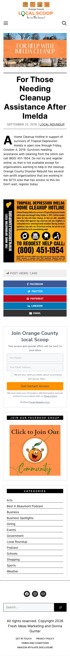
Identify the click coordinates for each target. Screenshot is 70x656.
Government (15, 535)
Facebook (36, 284)
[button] (64, 23)
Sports (11, 565)
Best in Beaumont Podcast (25, 506)
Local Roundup (52, 124)
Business (13, 512)
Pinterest (36, 298)
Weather (12, 571)
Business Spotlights (20, 518)
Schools (12, 553)
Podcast (12, 547)
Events (11, 530)
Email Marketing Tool (40, 402)
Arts (10, 500)
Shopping (13, 559)
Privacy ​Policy (50, 396)
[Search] (60, 607)
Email (37, 313)
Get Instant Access (35, 386)
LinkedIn (36, 305)
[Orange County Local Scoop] (36, 10)
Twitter (37, 291)
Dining (11, 524)
